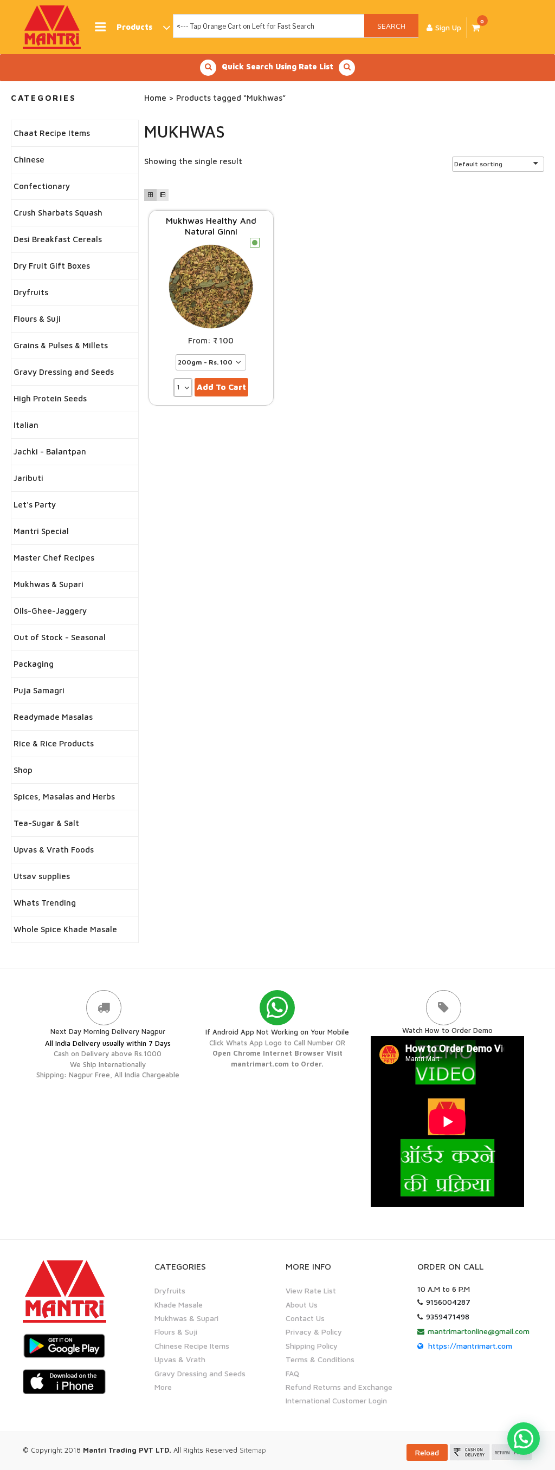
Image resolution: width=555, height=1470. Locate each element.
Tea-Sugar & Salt (46, 823)
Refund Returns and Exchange (339, 1386)
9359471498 (447, 1316)
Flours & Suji (37, 318)
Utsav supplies (42, 876)
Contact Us (305, 1318)
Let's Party (35, 504)
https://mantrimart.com (470, 1345)
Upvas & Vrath (179, 1359)
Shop (23, 770)
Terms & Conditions (320, 1359)
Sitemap (253, 1450)
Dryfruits (31, 292)
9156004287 (448, 1301)
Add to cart (221, 387)
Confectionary (42, 186)
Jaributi (28, 478)
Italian (26, 425)
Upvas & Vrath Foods (54, 849)
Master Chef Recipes (54, 557)
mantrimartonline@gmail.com (479, 1331)
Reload (427, 1452)
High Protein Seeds (50, 398)
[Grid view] (150, 195)
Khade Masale (178, 1304)
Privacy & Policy (314, 1331)
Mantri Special (41, 531)
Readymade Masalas (53, 716)
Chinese (29, 159)
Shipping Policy (312, 1345)
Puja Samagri (39, 690)
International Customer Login (336, 1400)
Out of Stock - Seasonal (60, 637)
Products (134, 26)
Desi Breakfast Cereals (58, 239)
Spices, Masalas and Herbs (64, 796)
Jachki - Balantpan (50, 451)
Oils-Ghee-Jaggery (50, 610)
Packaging (34, 663)
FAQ (292, 1373)
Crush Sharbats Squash (58, 212)
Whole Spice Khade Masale (65, 929)
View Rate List (311, 1290)
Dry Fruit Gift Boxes (52, 265)
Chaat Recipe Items (52, 133)
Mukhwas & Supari (48, 584)
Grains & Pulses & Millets (61, 345)
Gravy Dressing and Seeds (64, 371)
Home (155, 97)
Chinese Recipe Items (191, 1345)
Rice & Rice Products (54, 743)
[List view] (163, 195)
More (163, 1386)
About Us (302, 1304)
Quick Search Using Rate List (277, 66)
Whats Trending (45, 902)
